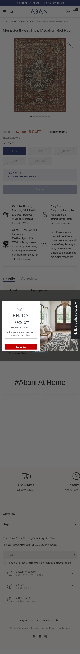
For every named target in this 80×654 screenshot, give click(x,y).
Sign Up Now (21, 347)
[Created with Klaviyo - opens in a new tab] (40, 352)
